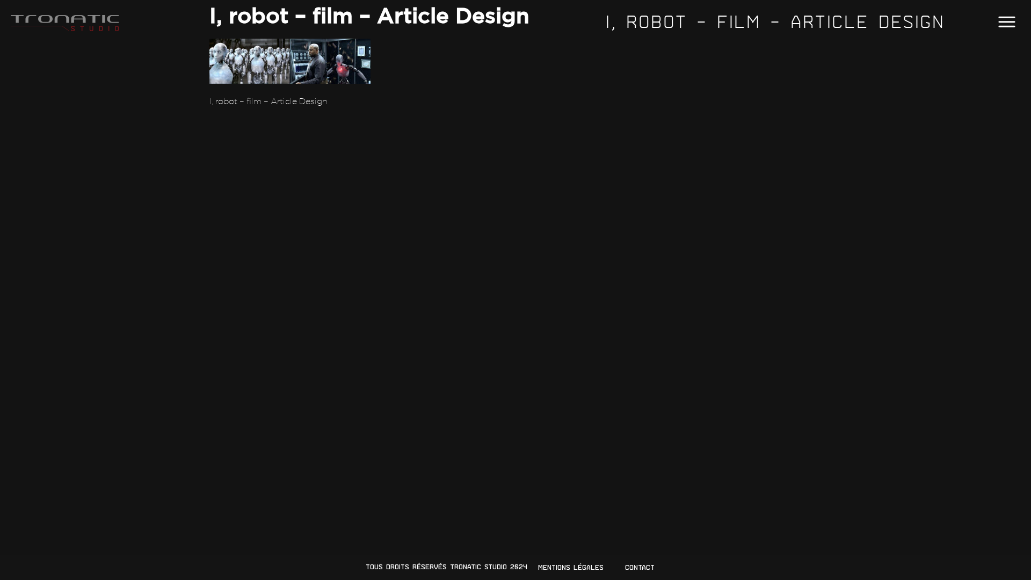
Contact (640, 567)
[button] (1006, 22)
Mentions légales (571, 567)
